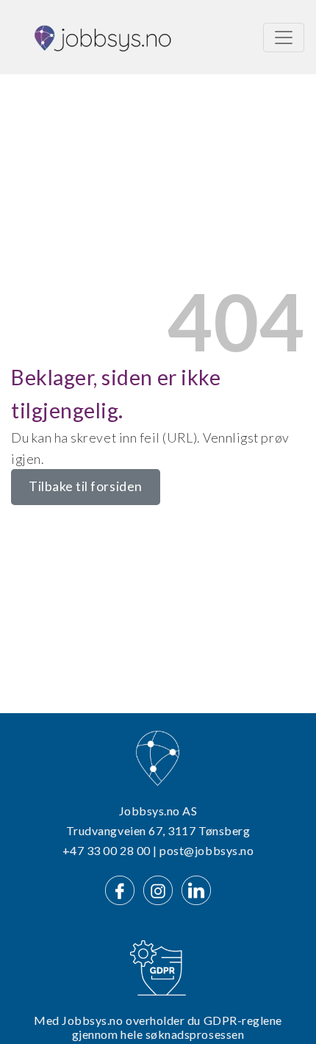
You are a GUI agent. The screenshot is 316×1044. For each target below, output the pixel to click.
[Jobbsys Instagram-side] (161, 888)
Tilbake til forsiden (86, 486)
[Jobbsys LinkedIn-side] (196, 888)
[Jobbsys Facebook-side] (122, 888)
